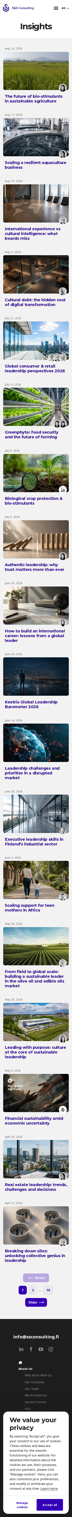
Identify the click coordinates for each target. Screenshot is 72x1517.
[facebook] (31, 1349)
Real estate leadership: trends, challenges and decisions (36, 1187)
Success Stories (35, 1402)
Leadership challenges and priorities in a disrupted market (32, 773)
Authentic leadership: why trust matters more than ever (34, 567)
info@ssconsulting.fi (36, 1337)
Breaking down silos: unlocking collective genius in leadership (35, 1256)
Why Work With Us (38, 1375)
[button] (65, 8)
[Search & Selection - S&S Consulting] (27, 8)
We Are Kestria (35, 1395)
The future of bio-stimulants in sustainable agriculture (34, 98)
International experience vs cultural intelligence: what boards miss (32, 233)
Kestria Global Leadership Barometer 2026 (31, 704)
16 (48, 1290)
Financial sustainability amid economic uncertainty (34, 1121)
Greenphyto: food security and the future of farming (31, 434)
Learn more (49, 1488)
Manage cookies (22, 1505)
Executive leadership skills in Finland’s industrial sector (34, 841)
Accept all (50, 1505)
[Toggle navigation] (56, 8)
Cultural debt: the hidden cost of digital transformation (35, 302)
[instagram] (50, 1349)
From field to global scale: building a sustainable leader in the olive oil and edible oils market (34, 978)
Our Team (32, 1389)
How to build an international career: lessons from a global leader (35, 636)
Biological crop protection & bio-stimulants (34, 501)
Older (32, 1302)
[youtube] (41, 1349)
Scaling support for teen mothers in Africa (29, 907)
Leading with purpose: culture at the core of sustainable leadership (35, 1052)
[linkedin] (21, 1349)
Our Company (34, 1382)
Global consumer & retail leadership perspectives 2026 (35, 368)
